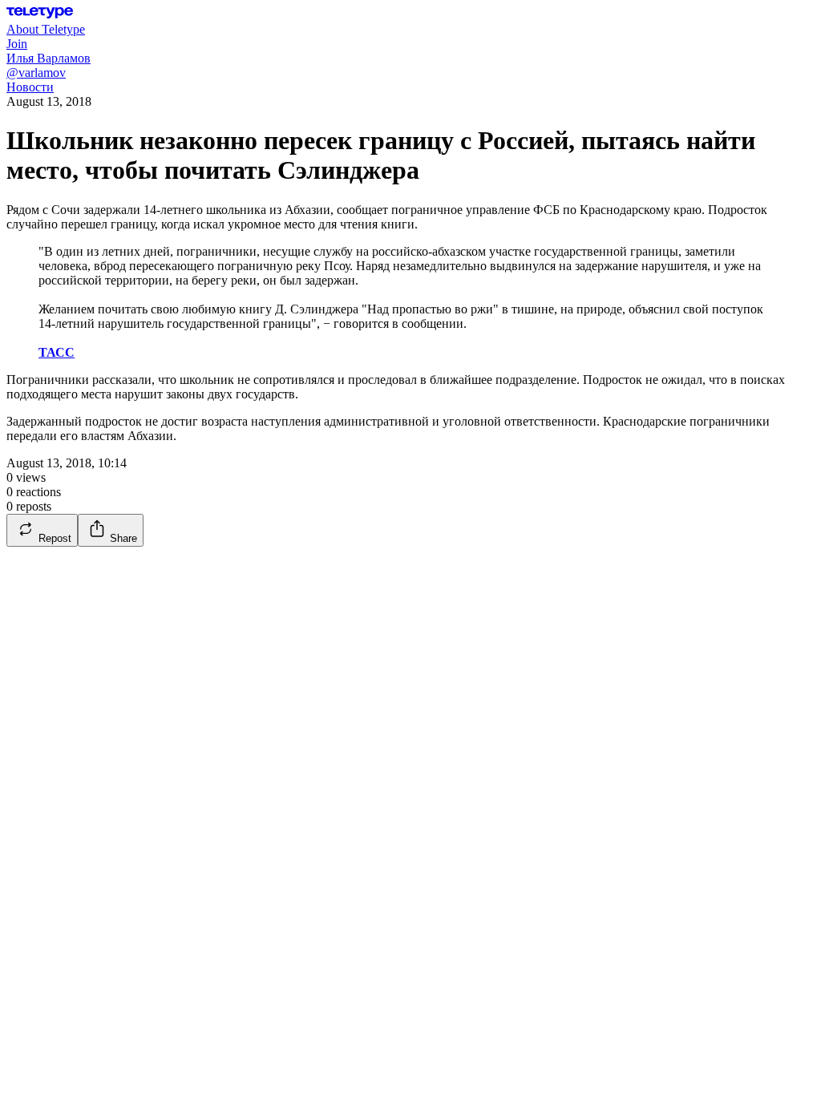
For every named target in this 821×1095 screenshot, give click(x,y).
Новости (30, 87)
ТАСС (56, 352)
